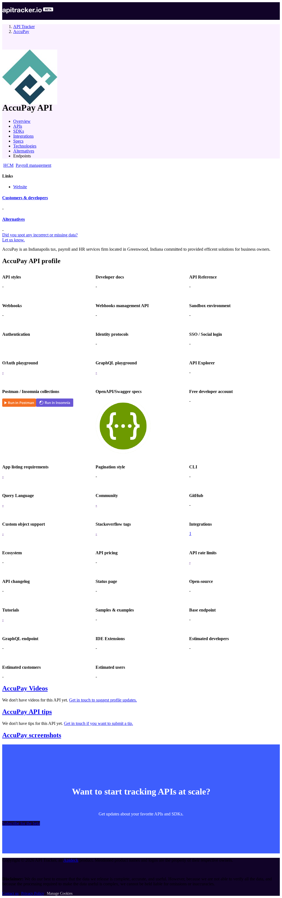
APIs (17, 126)
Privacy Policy (32, 893)
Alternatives (23, 151)
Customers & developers (25, 197)
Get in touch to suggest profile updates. (103, 700)
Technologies (24, 146)
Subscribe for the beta (21, 823)
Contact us (10, 893)
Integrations (23, 136)
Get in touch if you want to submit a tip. (98, 723)
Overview (22, 121)
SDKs (18, 131)
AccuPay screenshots (31, 735)
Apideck (70, 860)
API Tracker (24, 26)
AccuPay (21, 31)
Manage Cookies (59, 893)
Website (20, 186)
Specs (18, 141)
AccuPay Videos (25, 688)
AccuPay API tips (27, 711)
